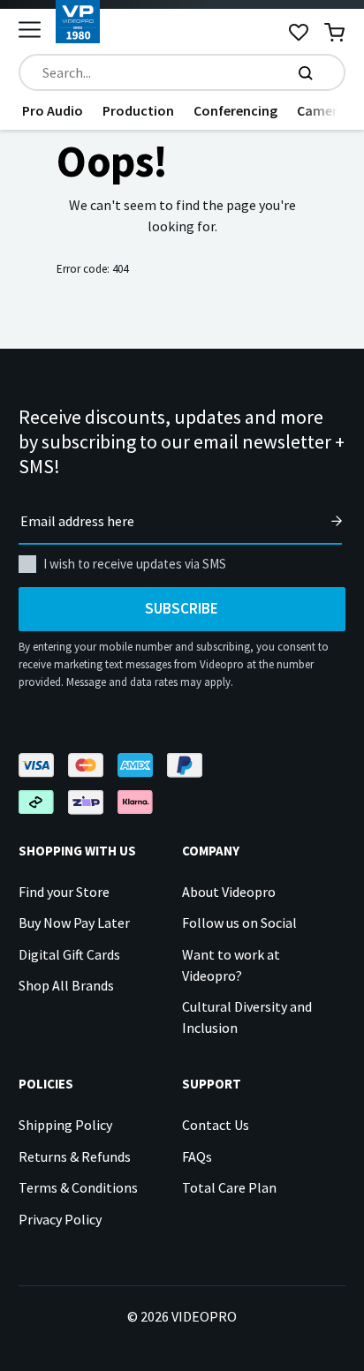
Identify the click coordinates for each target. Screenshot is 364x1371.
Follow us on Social (239, 922)
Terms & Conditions (78, 1187)
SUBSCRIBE (181, 608)
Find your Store (64, 891)
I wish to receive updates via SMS (134, 563)
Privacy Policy (60, 1219)
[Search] (305, 72)
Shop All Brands (66, 985)
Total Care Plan (229, 1187)
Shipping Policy (65, 1125)
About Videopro (229, 891)
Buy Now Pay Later (74, 922)
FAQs (197, 1156)
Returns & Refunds (75, 1156)
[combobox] (182, 72)
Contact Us (215, 1125)
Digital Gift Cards (69, 954)
